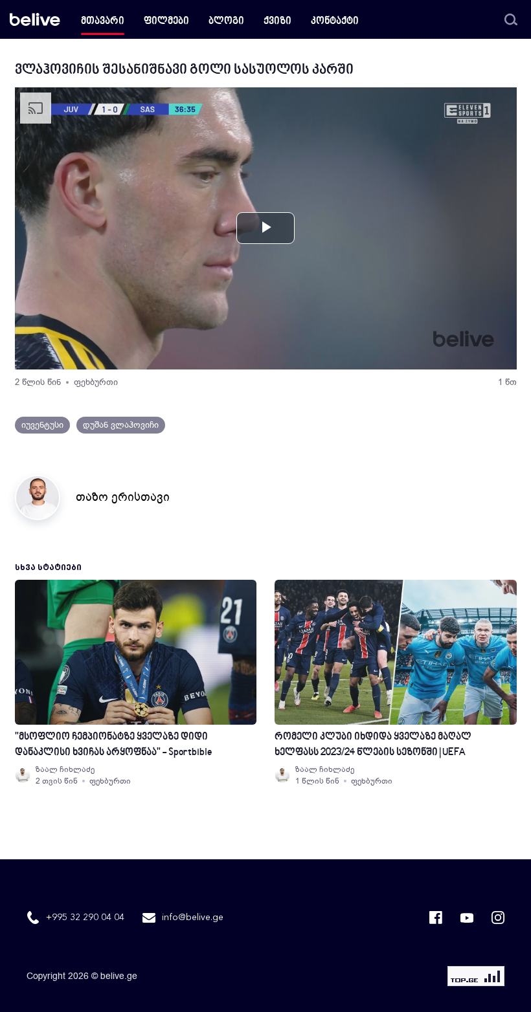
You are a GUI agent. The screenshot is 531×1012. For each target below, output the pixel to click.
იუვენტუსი (42, 424)
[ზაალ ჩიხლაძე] (22, 775)
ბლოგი (226, 21)
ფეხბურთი (96, 382)
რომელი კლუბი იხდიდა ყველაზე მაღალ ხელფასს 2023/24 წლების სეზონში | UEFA (373, 745)
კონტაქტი (335, 21)
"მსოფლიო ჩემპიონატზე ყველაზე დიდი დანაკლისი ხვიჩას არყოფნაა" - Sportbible (113, 745)
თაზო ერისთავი (123, 497)
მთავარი (102, 21)
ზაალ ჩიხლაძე (65, 769)
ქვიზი (277, 21)
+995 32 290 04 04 (85, 917)
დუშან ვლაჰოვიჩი (121, 424)
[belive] (35, 19)
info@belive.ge (192, 917)
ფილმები (166, 21)
